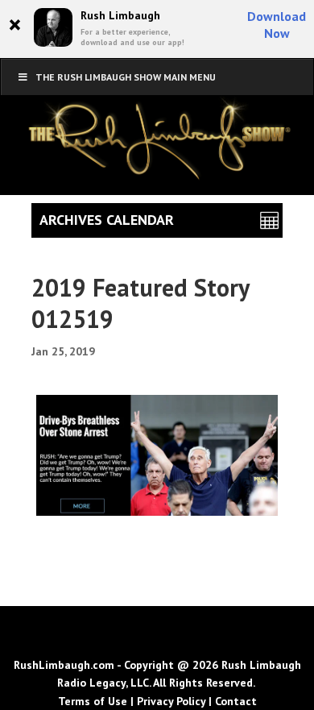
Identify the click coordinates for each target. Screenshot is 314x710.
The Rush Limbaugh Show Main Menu (125, 77)
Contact (236, 701)
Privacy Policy (171, 701)
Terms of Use (92, 701)
